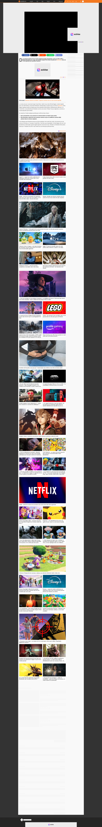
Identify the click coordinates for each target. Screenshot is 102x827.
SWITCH (73, 1)
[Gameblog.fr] (22, 1)
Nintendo (59, 60)
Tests (54, 1)
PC (65, 1)
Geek (42, 1)
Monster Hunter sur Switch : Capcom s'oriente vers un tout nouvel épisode (43, 100)
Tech (37, 1)
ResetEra (60, 105)
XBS (70, 1)
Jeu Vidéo (31, 1)
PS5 (67, 1)
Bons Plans (61, 1)
